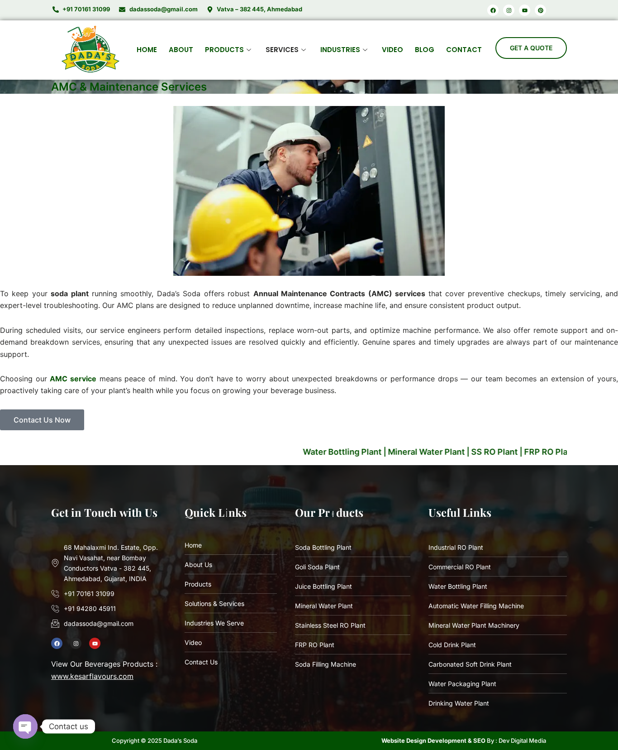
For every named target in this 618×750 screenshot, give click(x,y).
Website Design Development (423, 740)
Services (282, 49)
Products (224, 49)
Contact (464, 49)
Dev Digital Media (522, 740)
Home (147, 49)
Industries (340, 49)
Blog (424, 49)
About (181, 49)
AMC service (73, 378)
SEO (479, 740)
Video (392, 49)
